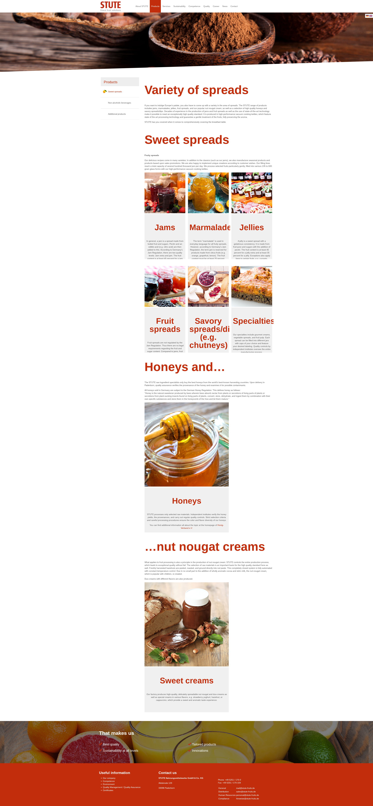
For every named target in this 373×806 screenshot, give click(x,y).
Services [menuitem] (166, 6)
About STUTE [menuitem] (142, 6)
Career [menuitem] (216, 6)
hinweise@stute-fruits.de (247, 798)
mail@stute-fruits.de (245, 788)
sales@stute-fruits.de (246, 791)
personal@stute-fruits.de (247, 795)
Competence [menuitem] (194, 6)
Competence (109, 781)
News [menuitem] (224, 6)
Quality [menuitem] (206, 6)
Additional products (117, 114)
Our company (109, 778)
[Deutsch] (367, 16)
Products (110, 82)
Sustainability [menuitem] (179, 6)
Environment (109, 784)
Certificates (108, 790)
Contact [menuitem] (234, 6)
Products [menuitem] (155, 6)
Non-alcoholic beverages (119, 103)
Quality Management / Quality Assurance (121, 787)
